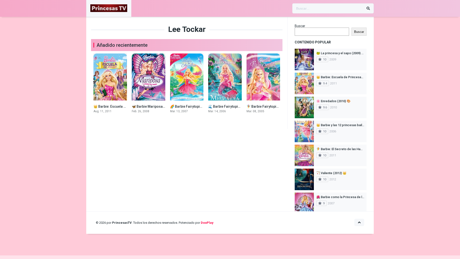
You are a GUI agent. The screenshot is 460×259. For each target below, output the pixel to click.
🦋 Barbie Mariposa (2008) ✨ (155, 106)
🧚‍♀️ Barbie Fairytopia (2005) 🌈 (270, 106)
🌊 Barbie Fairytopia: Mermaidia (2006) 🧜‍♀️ (241, 106)
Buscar (300, 26)
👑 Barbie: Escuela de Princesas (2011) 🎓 (126, 106)
